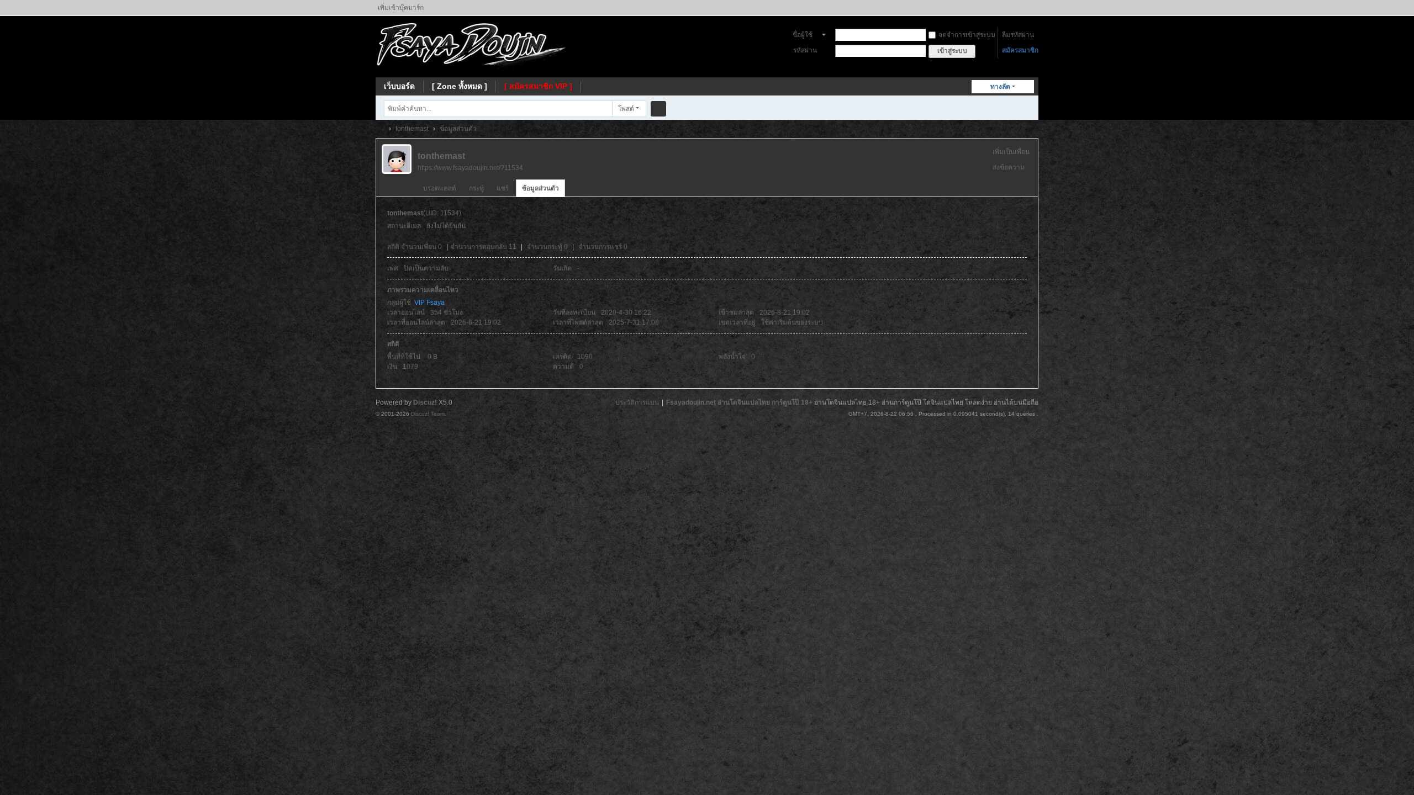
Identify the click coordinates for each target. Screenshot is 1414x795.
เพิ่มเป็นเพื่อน (1011, 152)
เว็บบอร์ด (399, 86)
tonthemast (412, 128)
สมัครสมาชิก (1020, 50)
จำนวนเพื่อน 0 (421, 247)
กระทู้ (476, 188)
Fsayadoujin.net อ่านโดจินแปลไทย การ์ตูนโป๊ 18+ (739, 402)
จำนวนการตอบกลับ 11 (483, 247)
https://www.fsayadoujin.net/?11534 (470, 168)
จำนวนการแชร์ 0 (602, 247)
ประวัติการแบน (637, 402)
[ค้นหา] (658, 108)
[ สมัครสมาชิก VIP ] (538, 86)
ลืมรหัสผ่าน (1018, 35)
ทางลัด (1000, 87)
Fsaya (380, 129)
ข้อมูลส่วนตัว (540, 188)
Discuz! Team (428, 414)
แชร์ (503, 188)
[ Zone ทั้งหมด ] (459, 86)
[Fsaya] (471, 46)
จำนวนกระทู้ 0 (547, 247)
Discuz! (425, 402)
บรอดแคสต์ (439, 188)
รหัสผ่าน (805, 50)
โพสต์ (626, 109)
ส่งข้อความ (1009, 167)
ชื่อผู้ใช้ (802, 35)
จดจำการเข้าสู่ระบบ (966, 35)
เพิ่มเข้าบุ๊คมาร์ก (401, 8)
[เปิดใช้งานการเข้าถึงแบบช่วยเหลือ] (1035, 8)
